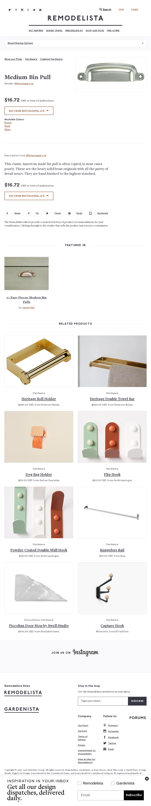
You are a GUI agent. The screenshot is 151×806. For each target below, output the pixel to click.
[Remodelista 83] (34, 10)
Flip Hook (112, 475)
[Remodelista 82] (28, 10)
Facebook (113, 737)
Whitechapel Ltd (24, 83)
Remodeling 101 (74, 31)
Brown (8, 123)
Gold (7, 126)
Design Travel (54, 31)
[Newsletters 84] (40, 10)
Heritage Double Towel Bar (112, 399)
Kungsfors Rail (112, 550)
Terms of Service (83, 738)
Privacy (81, 745)
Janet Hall (28, 307)
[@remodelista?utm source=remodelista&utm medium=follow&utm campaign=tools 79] (10, 10)
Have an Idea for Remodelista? (86, 761)
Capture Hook (112, 626)
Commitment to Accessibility (87, 752)
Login (134, 9)
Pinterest (113, 725)
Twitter (112, 743)
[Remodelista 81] (22, 10)
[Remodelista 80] (16, 10)
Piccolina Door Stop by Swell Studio (39, 626)
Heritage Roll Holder (39, 399)
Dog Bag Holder (39, 475)
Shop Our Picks (95, 31)
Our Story (83, 725)
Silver (7, 129)
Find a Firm (113, 31)
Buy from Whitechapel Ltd (26, 111)
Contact (82, 731)
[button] (104, 9)
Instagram (113, 731)
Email (111, 749)
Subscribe (134, 795)
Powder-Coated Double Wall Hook (38, 550)
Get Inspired (36, 31)
